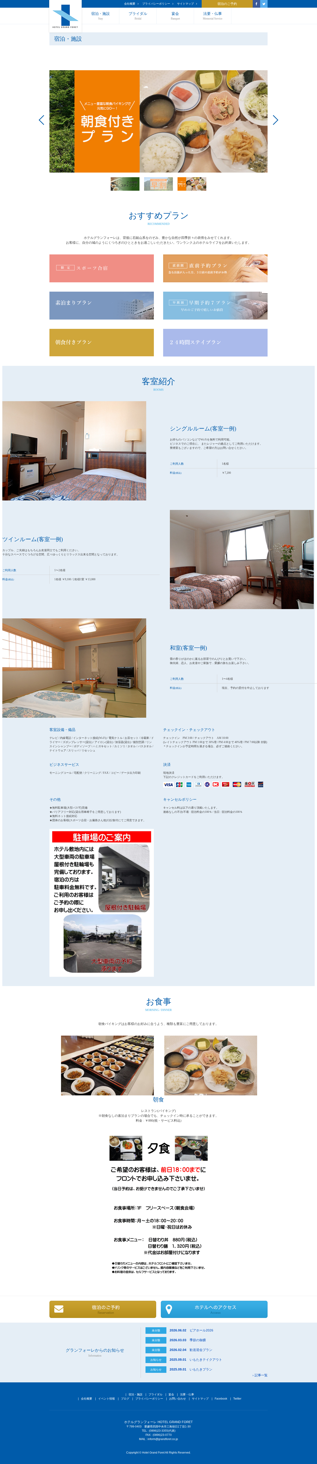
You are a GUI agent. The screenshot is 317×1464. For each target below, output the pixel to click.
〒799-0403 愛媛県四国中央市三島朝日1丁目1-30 (158, 1426)
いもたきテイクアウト (196, 1359)
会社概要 (129, 3)
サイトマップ (185, 3)
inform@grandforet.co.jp (163, 1439)
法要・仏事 (212, 16)
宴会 (175, 16)
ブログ (125, 1398)
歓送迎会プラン (191, 1350)
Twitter (237, 1398)
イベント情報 (106, 1398)
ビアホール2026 (191, 1330)
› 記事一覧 (260, 1375)
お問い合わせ (177, 1398)
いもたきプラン (191, 1369)
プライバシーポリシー (156, 3)
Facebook (221, 1398)
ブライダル (138, 16)
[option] (158, 121)
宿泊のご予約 (227, 4)
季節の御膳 (188, 1340)
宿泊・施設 (100, 16)
